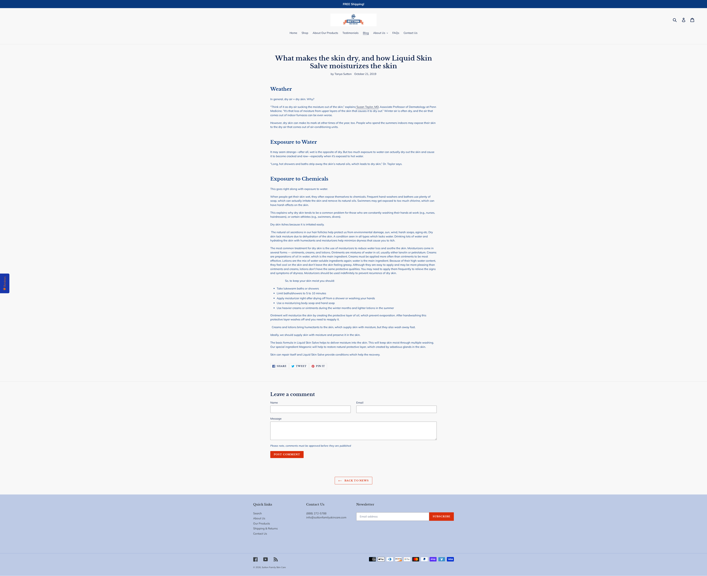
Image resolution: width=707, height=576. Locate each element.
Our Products (261, 523)
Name (274, 402)
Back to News (356, 480)
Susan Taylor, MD (367, 107)
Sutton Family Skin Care (274, 567)
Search (257, 513)
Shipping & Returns (265, 528)
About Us (259, 518)
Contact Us (260, 533)
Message (276, 418)
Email (359, 402)
